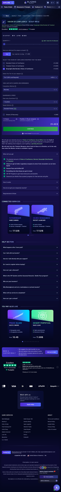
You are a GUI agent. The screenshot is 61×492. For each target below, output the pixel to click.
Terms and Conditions (53, 419)
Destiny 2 (14, 15)
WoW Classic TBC (28, 419)
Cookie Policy (51, 424)
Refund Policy (51, 421)
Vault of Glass (26, 15)
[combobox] (30, 77)
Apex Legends (27, 424)
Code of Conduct (52, 429)
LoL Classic (5, 439)
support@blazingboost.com (47, 451)
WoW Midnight (5, 419)
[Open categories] (59, 7)
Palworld (26, 437)
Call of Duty (5, 429)
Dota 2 (25, 434)
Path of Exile (5, 424)
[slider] (4, 44)
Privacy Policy (51, 426)
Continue (30, 129)
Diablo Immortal (6, 432)
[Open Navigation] (57, 2)
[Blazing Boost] (30, 2)
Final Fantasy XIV (6, 426)
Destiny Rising (27, 421)
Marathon (4, 437)
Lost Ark (4, 434)
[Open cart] (47, 2)
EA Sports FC (27, 432)
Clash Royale (27, 429)
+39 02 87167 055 (16, 453)
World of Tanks (27, 426)
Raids (19, 15)
